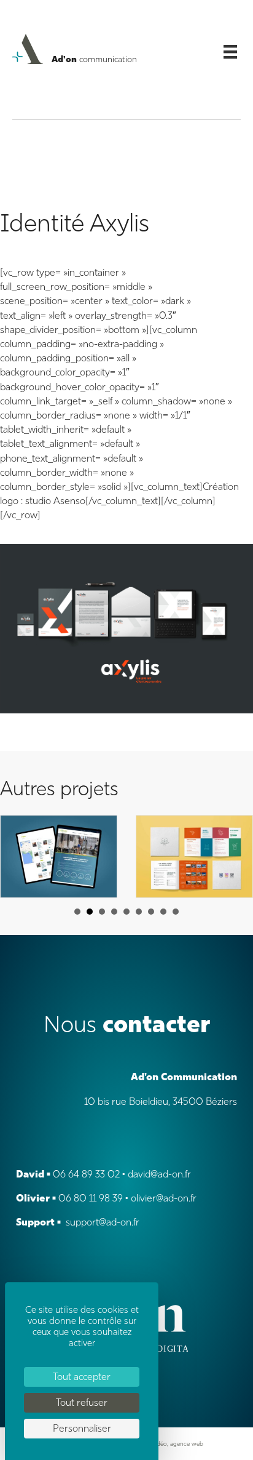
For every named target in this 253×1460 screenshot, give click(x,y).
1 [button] (77, 911)
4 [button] (114, 911)
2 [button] (90, 911)
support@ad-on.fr (102, 1222)
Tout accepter (82, 1376)
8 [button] (163, 911)
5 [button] (126, 911)
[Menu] (230, 51)
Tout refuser (81, 1402)
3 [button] (102, 911)
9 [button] (176, 911)
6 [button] (139, 911)
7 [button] (151, 911)
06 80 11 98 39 (90, 1198)
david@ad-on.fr (159, 1174)
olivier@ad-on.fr (164, 1198)
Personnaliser (82, 1428)
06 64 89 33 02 (86, 1174)
